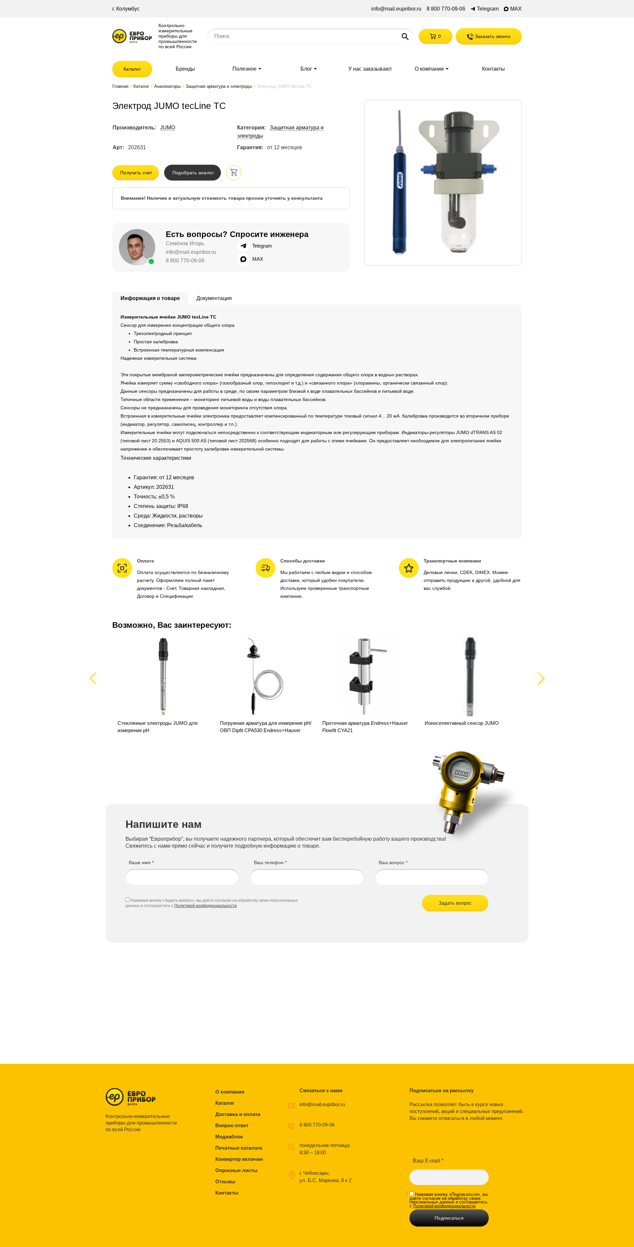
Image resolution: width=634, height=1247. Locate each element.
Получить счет (136, 172)
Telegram (488, 9)
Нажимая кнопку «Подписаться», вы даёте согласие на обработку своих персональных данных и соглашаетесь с (448, 1200)
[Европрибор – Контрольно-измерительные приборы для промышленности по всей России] (143, 1097)
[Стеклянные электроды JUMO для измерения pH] (163, 689)
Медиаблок (229, 1136)
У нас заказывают (370, 69)
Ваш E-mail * (428, 1160)
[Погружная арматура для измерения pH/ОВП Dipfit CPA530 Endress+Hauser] (266, 689)
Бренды (185, 69)
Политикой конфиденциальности (205, 905)
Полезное (244, 69)
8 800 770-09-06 (446, 9)
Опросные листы (236, 1170)
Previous (96, 678)
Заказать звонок (492, 36)
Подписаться (449, 1218)
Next (540, 678)
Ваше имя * (141, 862)
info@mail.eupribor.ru (396, 9)
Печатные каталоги (238, 1148)
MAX (516, 9)
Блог (306, 69)
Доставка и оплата (237, 1114)
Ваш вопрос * (393, 862)
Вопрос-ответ (231, 1125)
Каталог (132, 69)
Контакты (493, 69)
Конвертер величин (239, 1159)
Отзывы (225, 1181)
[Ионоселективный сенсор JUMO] (470, 689)
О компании (429, 69)
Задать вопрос (455, 903)
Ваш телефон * (270, 862)
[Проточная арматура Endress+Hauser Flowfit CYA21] (368, 689)
